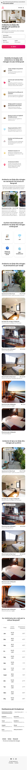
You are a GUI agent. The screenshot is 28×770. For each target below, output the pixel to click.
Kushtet (16, 763)
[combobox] (13, 37)
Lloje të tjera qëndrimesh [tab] (20, 712)
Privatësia (11, 763)
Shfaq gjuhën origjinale (8, 3)
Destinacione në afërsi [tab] (7, 712)
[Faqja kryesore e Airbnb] (3, 7)
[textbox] (7, 42)
